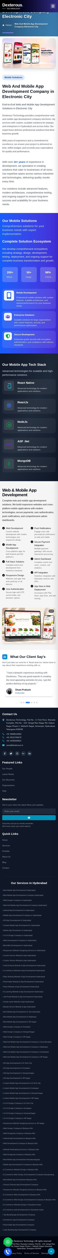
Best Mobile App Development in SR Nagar (19, 1022)
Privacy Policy (16, 1253)
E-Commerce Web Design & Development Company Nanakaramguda (29, 1175)
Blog (4, 862)
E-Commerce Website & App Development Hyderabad (23, 971)
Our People (7, 768)
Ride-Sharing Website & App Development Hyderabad (23, 977)
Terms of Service (31, 1253)
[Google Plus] (23, 753)
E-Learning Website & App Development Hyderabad (22, 992)
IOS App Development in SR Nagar (16, 1078)
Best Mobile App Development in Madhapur (19, 1017)
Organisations (8, 785)
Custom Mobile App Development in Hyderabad (21, 925)
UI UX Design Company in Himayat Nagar (18, 1113)
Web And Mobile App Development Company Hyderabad (24, 905)
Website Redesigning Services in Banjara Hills (20, 1150)
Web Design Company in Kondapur (16, 1027)
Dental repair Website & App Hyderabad (18, 1002)
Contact (5, 868)
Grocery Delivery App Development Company (20, 1185)
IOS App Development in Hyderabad (16, 920)
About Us (6, 857)
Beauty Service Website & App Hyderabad (18, 1007)
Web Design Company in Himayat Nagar (18, 1032)
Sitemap (45, 1253)
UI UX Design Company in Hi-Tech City (17, 1103)
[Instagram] (17, 753)
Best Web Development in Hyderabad (17, 945)
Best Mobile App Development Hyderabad (18, 890)
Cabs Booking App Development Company (19, 1230)
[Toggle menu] (53, 6)
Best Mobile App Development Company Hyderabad (22, 895)
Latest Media (8, 774)
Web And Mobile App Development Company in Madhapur (25, 1047)
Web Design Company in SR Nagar (16, 1037)
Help (4, 791)
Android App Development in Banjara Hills (19, 1138)
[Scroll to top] (51, 1251)
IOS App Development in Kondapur (16, 1068)
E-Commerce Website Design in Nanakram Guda (21, 1205)
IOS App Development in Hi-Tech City (17, 1063)
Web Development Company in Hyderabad (19, 940)
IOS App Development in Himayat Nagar (18, 1073)
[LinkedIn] (29, 753)
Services (6, 845)
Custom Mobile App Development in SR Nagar (20, 1098)
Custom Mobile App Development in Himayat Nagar (22, 1093)
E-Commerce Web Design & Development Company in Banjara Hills (29, 1200)
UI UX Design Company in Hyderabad (17, 935)
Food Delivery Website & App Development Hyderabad (23, 966)
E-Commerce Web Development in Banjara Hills (21, 1195)
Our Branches (8, 780)
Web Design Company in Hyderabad (17, 900)
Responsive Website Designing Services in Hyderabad (23, 950)
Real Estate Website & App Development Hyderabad (23, 982)
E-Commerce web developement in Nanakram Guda (23, 1210)
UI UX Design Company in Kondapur (17, 1108)
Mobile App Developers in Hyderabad (17, 930)
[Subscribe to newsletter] (29, 817)
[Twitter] (11, 753)
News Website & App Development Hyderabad (20, 987)
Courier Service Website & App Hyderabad (19, 955)
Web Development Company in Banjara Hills (20, 1143)
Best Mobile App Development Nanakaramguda (21, 1160)
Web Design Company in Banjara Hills (17, 1128)
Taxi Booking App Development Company (18, 1215)
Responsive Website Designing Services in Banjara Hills (24, 1190)
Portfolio (6, 851)
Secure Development (24, 334)
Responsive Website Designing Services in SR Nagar (23, 1123)
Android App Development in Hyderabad (18, 910)
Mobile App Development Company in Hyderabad (21, 915)
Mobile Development (26, 292)
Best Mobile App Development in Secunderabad (21, 1012)
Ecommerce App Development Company (18, 1220)
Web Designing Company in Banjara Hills (18, 1133)
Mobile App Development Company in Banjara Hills (22, 1165)
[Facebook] (4, 753)
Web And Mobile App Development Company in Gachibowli (25, 1052)
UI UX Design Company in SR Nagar (17, 1118)
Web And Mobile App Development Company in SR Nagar (25, 1057)
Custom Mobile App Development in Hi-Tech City (21, 1083)
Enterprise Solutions (24, 315)
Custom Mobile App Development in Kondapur (20, 1088)
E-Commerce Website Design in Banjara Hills (20, 1170)
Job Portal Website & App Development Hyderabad (22, 997)
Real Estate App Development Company (18, 1225)
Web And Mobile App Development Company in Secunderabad (27, 1042)
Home (5, 840)
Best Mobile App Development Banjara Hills (19, 1180)
